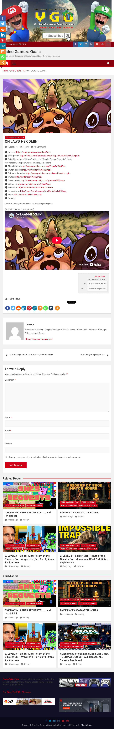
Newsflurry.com (11, 679)
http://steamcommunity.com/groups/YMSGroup (43, 180)
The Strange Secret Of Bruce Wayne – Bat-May (31, 354)
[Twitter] (13, 305)
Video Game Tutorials (88, 506)
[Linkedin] (23, 305)
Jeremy (25, 147)
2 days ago (67, 566)
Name (8, 417)
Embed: (84, 289)
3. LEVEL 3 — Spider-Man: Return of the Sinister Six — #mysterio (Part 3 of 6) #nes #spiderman (29, 559)
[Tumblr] (51, 305)
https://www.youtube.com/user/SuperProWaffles (43, 166)
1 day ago (66, 664)
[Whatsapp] (45, 305)
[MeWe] (34, 305)
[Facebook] (7, 305)
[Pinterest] (29, 305)
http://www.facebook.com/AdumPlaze (35, 187)
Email (8, 430)
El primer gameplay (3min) (92, 354)
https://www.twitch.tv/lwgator (66, 155)
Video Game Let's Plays (15, 137)
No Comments (40, 147)
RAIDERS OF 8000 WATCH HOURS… (80, 512)
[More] (57, 305)
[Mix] (40, 305)
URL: (85, 283)
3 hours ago (13, 520)
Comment (10, 380)
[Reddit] (18, 305)
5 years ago (13, 147)
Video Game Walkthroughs (71, 647)
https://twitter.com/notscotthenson (36, 155)
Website (8, 443)
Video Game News (89, 502)
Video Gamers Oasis (22, 51)
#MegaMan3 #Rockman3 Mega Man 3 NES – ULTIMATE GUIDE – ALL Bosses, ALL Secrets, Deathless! (84, 657)
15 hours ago (13, 566)
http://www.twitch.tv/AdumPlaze (36, 170)
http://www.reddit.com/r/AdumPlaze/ (34, 184)
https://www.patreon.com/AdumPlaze (33, 152)
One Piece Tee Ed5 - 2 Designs (17, 692)
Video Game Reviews (34, 506)
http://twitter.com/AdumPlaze (28, 177)
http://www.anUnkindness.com (28, 194)
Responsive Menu (108, 44)
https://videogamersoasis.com (39, 339)
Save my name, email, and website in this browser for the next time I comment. (45, 457)
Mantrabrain (86, 725)
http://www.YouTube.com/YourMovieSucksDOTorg (43, 191)
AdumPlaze (99, 276)
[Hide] (1, 68)
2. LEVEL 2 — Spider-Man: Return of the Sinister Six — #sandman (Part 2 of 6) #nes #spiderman (84, 559)
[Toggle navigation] (14, 63)
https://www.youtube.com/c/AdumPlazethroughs (48, 173)
